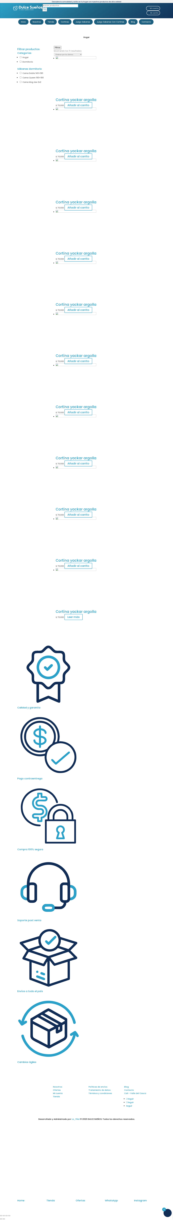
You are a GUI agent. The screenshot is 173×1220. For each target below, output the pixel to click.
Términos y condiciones (100, 1093)
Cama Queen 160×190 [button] (33, 77)
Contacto (146, 22)
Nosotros (37, 22)
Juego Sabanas (83, 22)
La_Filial (76, 1119)
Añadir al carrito (78, 105)
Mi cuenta (154, 8)
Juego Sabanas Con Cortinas (110, 22)
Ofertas (57, 1090)
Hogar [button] (25, 57)
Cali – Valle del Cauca (135, 1093)
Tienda (51, 22)
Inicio (23, 22)
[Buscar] (44, 9)
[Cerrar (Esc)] (1, 1215)
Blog (133, 22)
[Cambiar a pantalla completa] (6, 1215)
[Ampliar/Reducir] (9, 1215)
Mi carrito (154, 13)
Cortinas (65, 22)
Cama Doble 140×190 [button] (32, 73)
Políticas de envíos (98, 1086)
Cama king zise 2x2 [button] (31, 82)
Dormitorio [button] (27, 62)
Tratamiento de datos (100, 1090)
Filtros (57, 47)
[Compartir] (4, 1215)
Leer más (73, 617)
